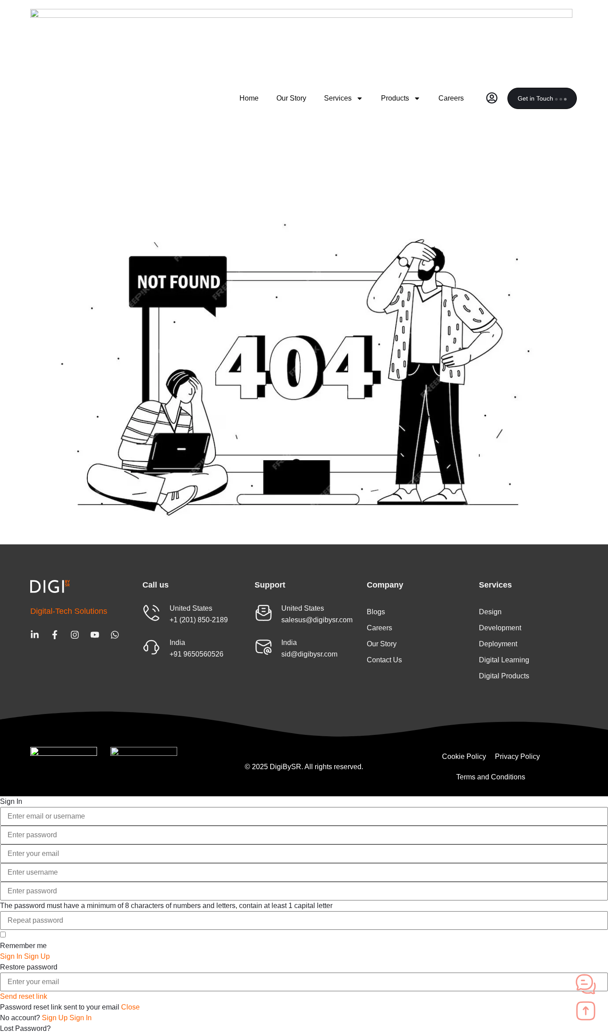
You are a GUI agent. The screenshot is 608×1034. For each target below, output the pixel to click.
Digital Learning (504, 660)
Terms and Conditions (490, 777)
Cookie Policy (464, 756)
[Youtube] (94, 634)
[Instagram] (74, 634)
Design (490, 612)
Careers (451, 98)
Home (249, 98)
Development (500, 628)
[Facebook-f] (54, 634)
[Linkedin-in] (34, 634)
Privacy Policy (517, 756)
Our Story (291, 98)
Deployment (498, 644)
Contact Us (384, 660)
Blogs (376, 612)
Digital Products (504, 676)
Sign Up (55, 1018)
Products (395, 98)
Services (338, 98)
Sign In (80, 1018)
